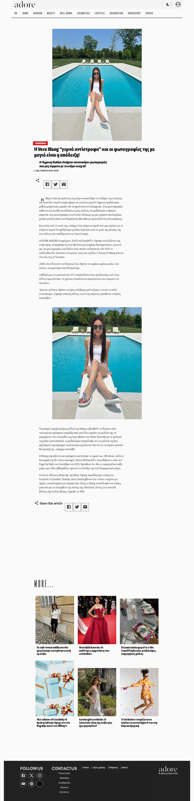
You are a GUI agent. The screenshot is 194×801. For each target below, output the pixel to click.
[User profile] (178, 4)
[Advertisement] (97, 545)
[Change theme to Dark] (168, 4)
